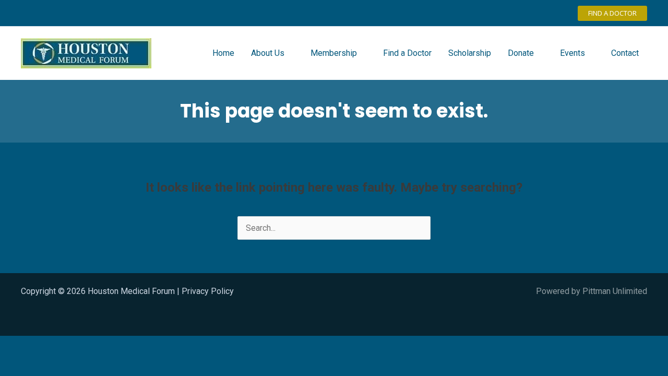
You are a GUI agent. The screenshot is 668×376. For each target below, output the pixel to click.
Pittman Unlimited (614, 291)
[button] (612, 13)
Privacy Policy (208, 291)
